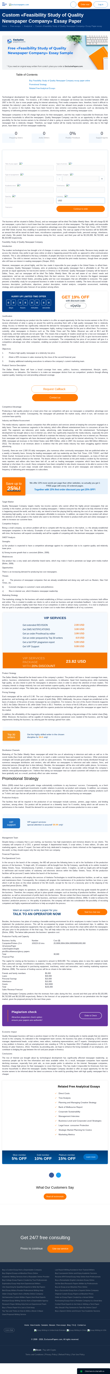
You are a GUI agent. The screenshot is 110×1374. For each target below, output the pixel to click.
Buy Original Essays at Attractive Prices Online (20, 1273)
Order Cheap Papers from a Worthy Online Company (22, 1294)
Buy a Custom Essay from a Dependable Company (22, 1270)
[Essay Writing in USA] (97, 1330)
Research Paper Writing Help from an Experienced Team (24, 1304)
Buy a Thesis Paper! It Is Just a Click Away (18, 1308)
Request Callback (54, 389)
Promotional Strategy (38, 84)
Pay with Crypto (49, 1350)
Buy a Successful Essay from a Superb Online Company (77, 1290)
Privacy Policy (51, 1354)
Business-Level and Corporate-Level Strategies (80, 1121)
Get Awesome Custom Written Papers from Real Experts (24, 1297)
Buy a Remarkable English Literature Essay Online (74, 1280)
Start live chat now (92, 912)
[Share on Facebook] (51, 1175)
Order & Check (91, 1016)
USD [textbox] (60, 201)
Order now (85, 4)
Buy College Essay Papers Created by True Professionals (24, 1280)
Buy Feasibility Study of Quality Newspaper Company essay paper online (59, 81)
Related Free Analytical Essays (42, 88)
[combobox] (80, 170)
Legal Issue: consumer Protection (74, 1125)
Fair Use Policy (78, 1354)
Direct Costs (64, 1093)
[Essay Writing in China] (77, 1330)
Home (26, 1325)
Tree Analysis (65, 1098)
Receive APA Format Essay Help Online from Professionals (78, 1277)
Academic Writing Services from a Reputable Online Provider (25, 1277)
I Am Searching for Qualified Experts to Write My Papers (23, 1287)
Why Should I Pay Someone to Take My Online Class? (76, 1308)
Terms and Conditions (34, 1354)
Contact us (55, 397)
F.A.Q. (74, 1325)
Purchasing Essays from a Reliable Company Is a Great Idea (78, 1301)
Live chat (9, 1330)
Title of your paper (11, 164)
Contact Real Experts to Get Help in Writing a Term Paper (77, 1304)
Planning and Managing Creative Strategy (77, 1102)
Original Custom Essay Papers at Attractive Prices (74, 1294)
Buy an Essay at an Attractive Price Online (71, 1287)
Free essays (61, 1325)
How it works (35, 1325)
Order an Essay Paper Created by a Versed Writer (74, 1297)
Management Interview (69, 1116)
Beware (52, 1325)
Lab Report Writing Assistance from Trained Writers (75, 1270)
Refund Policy (64, 1354)
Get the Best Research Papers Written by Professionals (76, 1284)
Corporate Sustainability (69, 1111)
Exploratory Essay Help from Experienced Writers (21, 1284)
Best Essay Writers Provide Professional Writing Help (22, 1290)
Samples (44, 1325)
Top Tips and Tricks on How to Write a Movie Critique (22, 1311)
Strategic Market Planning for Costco (75, 1130)
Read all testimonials (55, 1196)
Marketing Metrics (67, 1134)
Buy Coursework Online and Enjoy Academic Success (76, 1273)
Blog (69, 1325)
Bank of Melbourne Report (70, 1107)
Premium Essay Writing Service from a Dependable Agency (25, 1301)
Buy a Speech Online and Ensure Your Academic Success (77, 1311)
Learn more (90, 1157)
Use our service (60, 1248)
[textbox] (80, 168)
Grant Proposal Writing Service (14, 1314)
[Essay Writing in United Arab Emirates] (50, 1330)
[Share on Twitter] (58, 1175)
